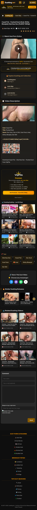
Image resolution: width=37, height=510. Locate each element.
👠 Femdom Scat (18, 447)
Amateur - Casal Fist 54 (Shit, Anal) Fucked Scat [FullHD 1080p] (9, 324)
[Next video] (34, 299)
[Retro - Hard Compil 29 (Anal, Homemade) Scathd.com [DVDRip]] (27, 208)
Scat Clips (18, 15)
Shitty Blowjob (27, 262)
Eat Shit (4, 267)
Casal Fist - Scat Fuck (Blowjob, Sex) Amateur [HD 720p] (27, 362)
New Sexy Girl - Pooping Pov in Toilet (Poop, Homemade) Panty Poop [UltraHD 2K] (27, 304)
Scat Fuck (5, 262)
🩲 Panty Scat (18, 495)
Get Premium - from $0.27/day (18, 192)
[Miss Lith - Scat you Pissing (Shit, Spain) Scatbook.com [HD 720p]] (27, 224)
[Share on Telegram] (11, 282)
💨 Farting (18, 492)
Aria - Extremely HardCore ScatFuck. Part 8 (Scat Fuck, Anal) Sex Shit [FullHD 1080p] (27, 245)
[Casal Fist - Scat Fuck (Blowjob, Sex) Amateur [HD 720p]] (27, 355)
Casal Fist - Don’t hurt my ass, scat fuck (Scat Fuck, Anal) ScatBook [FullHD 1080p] (26, 343)
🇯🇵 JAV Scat (18, 444)
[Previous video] (3, 299)
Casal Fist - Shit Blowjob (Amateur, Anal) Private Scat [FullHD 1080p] (9, 362)
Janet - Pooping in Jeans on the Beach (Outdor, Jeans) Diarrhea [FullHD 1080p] (9, 245)
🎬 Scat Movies (18, 440)
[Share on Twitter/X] (26, 282)
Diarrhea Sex (6, 258)
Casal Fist (18, 258)
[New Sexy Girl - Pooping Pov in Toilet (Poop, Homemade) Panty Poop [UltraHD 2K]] (27, 297)
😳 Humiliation (18, 461)
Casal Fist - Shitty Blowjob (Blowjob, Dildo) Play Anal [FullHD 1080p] (8, 343)
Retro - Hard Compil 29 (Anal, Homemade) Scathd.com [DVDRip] (26, 215)
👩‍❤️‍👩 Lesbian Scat (18, 465)
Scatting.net (8, 15)
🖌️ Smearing (18, 468)
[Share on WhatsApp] (21, 282)
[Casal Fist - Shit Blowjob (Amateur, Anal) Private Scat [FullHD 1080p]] (9, 355)
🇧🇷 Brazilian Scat (18, 453)
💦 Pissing (18, 489)
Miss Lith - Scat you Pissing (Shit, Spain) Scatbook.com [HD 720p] (27, 230)
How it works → (18, 197)
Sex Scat (29, 258)
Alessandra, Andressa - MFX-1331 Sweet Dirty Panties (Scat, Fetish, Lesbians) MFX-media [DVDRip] (9, 215)
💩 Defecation (18, 486)
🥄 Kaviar (18, 482)
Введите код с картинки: (9, 405)
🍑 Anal (15, 262)
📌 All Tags (18, 474)
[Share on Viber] (16, 282)
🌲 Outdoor (18, 498)
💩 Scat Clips (18, 437)
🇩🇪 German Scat (18, 450)
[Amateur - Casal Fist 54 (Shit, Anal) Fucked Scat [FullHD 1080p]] (9, 318)
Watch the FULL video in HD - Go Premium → (18, 63)
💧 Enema (18, 471)
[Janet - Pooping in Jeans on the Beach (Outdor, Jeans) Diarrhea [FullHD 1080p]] (10, 239)
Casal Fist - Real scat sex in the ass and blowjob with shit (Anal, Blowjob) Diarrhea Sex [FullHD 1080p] (27, 324)
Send (31, 420)
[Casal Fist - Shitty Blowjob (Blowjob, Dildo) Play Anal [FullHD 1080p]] (9, 336)
